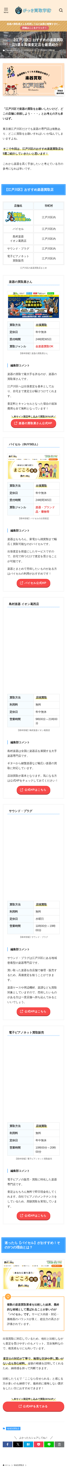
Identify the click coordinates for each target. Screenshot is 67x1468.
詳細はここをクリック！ (34, 28)
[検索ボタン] (61, 10)
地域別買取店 (12, 50)
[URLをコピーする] (59, 1444)
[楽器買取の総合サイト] (33, 10)
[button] (7, 1444)
